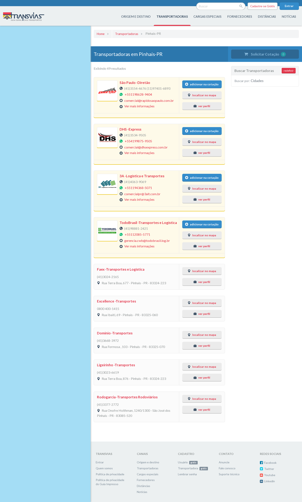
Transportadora (192, 468)
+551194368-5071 (138, 188)
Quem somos (104, 468)
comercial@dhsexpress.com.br (146, 147)
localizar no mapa (204, 95)
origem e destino (136, 16)
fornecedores (239, 16)
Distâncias (143, 486)
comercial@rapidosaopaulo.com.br (149, 100)
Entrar (289, 6)
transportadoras (172, 16)
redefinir (289, 70)
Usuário (187, 462)
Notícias (289, 16)
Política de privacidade (110, 474)
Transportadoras (126, 34)
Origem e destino (148, 462)
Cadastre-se (262, 6)
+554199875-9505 (138, 141)
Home (101, 34)
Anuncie (224, 462)
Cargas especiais (207, 16)
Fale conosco (227, 468)
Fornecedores (146, 480)
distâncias (267, 16)
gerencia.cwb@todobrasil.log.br (147, 240)
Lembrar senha (187, 474)
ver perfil (204, 106)
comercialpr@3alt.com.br (142, 194)
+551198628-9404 (138, 94)
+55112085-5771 (137, 234)
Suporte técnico (229, 474)
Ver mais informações (139, 106)
